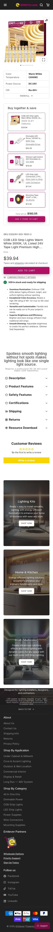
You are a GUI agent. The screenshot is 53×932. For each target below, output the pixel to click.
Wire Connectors (13, 819)
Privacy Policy (11, 743)
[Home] (26, 4)
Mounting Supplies (14, 825)
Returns (8, 738)
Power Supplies (12, 814)
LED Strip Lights (13, 809)
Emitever (20, 926)
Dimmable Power (13, 799)
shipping (19, 263)
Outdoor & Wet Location (17, 766)
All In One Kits (12, 794)
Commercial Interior (15, 771)
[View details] (19, 140)
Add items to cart (26, 219)
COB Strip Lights (13, 804)
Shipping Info (11, 733)
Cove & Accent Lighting (17, 761)
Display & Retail (12, 776)
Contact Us (10, 728)
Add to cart (26, 270)
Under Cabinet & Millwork (18, 756)
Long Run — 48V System (18, 781)
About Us (9, 723)
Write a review (26, 460)
